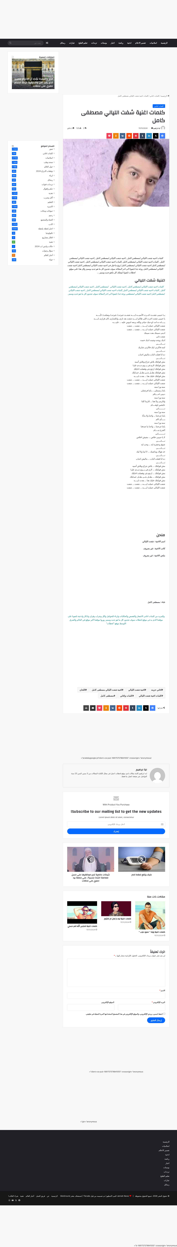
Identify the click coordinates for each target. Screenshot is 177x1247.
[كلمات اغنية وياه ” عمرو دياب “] (150, 915)
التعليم (50, 202)
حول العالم (48, 167)
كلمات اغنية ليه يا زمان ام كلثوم (117, 919)
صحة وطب (48, 162)
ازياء (51, 175)
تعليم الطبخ (83, 43)
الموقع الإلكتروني (107, 1002)
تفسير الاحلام (140, 43)
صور (51, 149)
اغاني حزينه (156, 689)
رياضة (121, 43)
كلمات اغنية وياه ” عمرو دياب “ (152, 932)
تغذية (51, 193)
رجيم (51, 215)
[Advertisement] (94, 19)
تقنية (51, 242)
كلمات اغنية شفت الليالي (150, 695)
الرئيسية (164, 43)
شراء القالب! (13, 1196)
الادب (51, 224)
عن (48, 1196)
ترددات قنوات (47, 184)
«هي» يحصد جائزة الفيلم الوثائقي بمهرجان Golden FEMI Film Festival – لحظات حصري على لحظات (33, 82)
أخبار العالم (48, 255)
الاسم (162, 990)
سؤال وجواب (47, 251)
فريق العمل (40, 1196)
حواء (51, 260)
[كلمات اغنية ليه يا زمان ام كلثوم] (116, 908)
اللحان (82, 689)
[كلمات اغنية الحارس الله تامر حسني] (82, 912)
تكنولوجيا (49, 233)
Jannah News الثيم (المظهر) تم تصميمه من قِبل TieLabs (106, 1196)
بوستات (104, 43)
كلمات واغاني (126, 695)
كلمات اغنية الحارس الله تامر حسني (82, 926)
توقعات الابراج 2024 (44, 171)
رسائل (62, 43)
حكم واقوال (48, 189)
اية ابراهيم (156, 128)
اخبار (113, 43)
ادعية (129, 43)
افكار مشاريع (47, 237)
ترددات (94, 43)
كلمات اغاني (154, 96)
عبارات (72, 43)
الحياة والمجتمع (47, 220)
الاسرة (50, 206)
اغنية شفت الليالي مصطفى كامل (107, 689)
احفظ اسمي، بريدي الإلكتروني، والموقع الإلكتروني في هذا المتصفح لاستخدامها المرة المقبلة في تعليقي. (124, 1014)
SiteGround (65, 1196)
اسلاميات (153, 43)
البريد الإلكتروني (158, 1002)
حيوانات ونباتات (47, 211)
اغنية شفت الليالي (136, 689)
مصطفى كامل (107, 695)
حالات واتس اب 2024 (44, 246)
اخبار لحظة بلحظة (45, 229)
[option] (33, 74)
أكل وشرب (48, 198)
